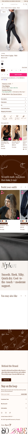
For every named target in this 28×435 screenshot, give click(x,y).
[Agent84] (14, 4)
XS (3, 70)
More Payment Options (16, 94)
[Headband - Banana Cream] (4, 221)
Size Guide (24, 67)
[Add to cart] (9, 139)
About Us (6, 379)
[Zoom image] (14, 30)
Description (4, 99)
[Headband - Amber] (2, 221)
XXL (25, 70)
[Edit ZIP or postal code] (12, 83)
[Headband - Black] (0, 221)
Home (2, 7)
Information (4, 408)
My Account (4, 403)
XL (20, 70)
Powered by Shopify (15, 419)
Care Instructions (5, 108)
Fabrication (4, 102)
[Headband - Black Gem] (6, 221)
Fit (1, 105)
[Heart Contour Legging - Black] (2, 64)
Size (2, 67)
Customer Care (5, 399)
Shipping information (6, 111)
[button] (3, 432)
